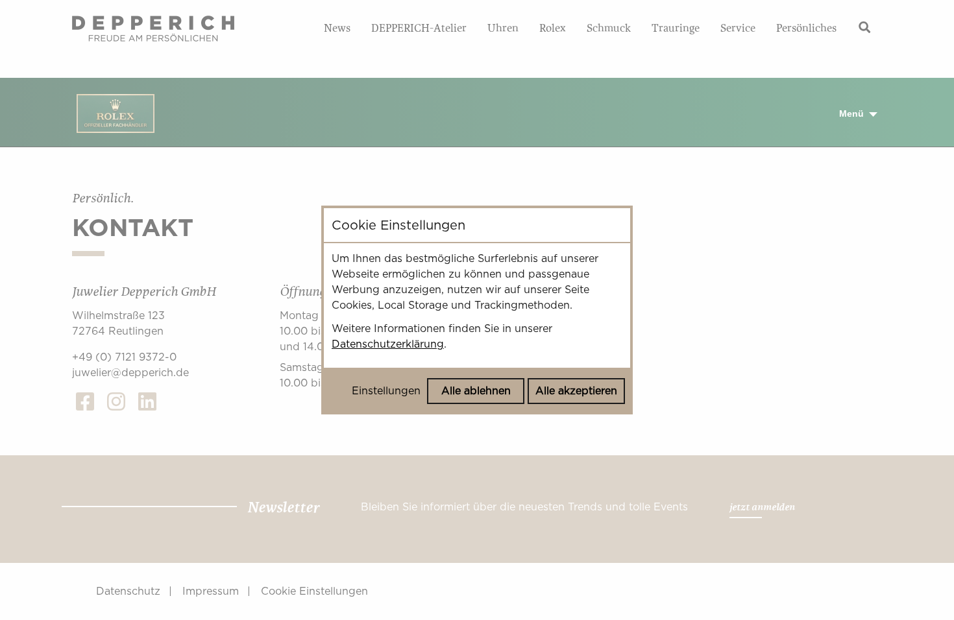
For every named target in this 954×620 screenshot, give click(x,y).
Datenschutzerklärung (388, 344)
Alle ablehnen (476, 391)
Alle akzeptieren (576, 391)
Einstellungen (386, 391)
